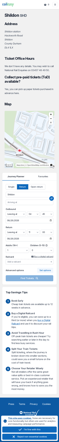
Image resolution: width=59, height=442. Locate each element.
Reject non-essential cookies (32, 436)
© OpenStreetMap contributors (37, 165)
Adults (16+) (12, 245)
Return (9, 227)
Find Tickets (27, 278)
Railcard (10, 257)
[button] (55, 4)
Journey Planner (15, 176)
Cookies (46, 404)
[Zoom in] (51, 114)
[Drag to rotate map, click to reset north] (51, 123)
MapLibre (20, 165)
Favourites (43, 176)
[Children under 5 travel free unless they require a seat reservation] (46, 245)
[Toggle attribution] (51, 165)
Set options (45, 270)
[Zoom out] (51, 118)
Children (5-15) (37, 245)
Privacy (34, 404)
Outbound (11, 209)
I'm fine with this (32, 429)
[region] (29, 139)
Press (11, 404)
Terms (22, 404)
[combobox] (29, 194)
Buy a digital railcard (43, 256)
